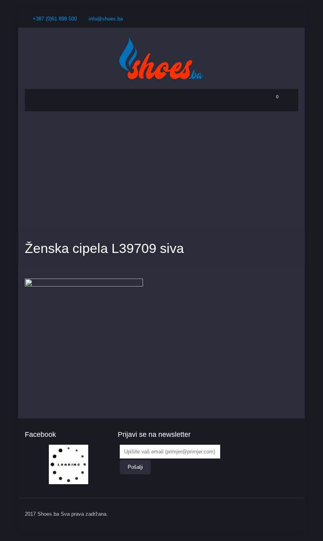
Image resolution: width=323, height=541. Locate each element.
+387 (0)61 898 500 (55, 19)
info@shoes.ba (106, 19)
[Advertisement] (161, 170)
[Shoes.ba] (161, 58)
